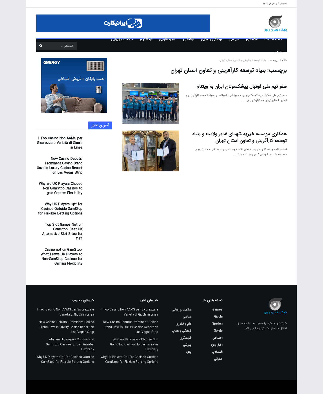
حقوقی (278, 52)
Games (217, 309)
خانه (284, 60)
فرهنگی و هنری (211, 39)
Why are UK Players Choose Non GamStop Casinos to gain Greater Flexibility (60, 188)
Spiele (218, 330)
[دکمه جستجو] (40, 46)
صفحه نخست (274, 39)
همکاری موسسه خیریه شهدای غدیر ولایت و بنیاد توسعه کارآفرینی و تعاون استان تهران (239, 137)
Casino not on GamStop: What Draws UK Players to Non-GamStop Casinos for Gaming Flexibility (61, 256)
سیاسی (234, 39)
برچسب (274, 60)
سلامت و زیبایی (122, 39)
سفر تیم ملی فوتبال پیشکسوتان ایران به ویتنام (242, 86)
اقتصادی (252, 39)
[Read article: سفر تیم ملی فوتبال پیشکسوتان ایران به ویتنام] (150, 103)
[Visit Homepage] (269, 23)
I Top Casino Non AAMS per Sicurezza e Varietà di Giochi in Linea (59, 143)
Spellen (217, 323)
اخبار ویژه (217, 344)
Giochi (218, 316)
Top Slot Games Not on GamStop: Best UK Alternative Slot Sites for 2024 (62, 231)
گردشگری (146, 39)
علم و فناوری (167, 39)
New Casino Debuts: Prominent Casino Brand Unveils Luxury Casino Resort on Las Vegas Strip (59, 165)
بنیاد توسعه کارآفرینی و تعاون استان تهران (243, 60)
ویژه (188, 351)
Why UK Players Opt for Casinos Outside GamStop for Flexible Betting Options (60, 209)
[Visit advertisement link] (123, 23)
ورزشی (187, 344)
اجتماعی (188, 39)
